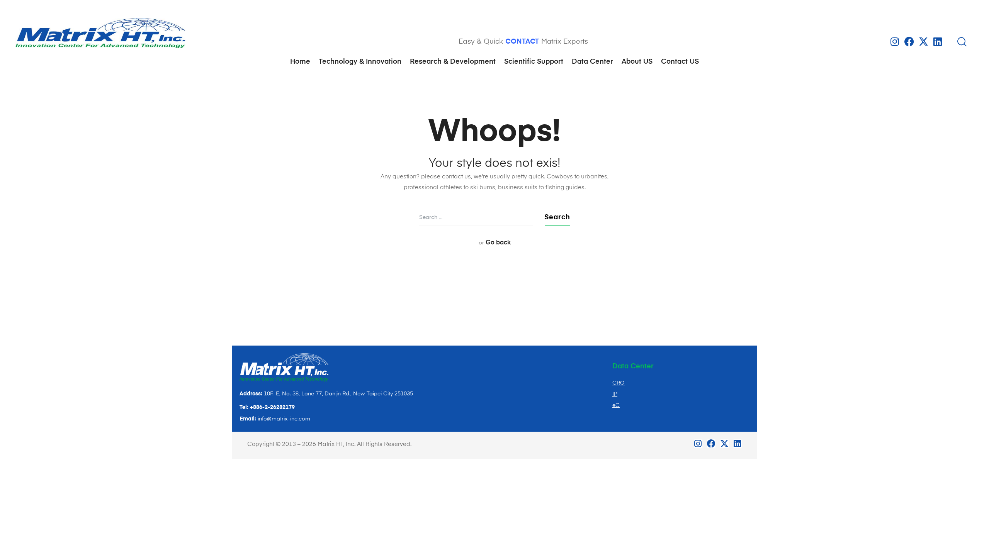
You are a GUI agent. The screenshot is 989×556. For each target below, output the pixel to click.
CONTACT (522, 41)
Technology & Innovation (360, 61)
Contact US (680, 61)
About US (637, 61)
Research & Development (453, 61)
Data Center (592, 61)
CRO (618, 383)
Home (300, 61)
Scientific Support (533, 61)
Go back (498, 243)
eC (616, 405)
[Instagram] (895, 41)
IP (614, 394)
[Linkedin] (938, 41)
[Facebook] (909, 41)
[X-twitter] (923, 41)
